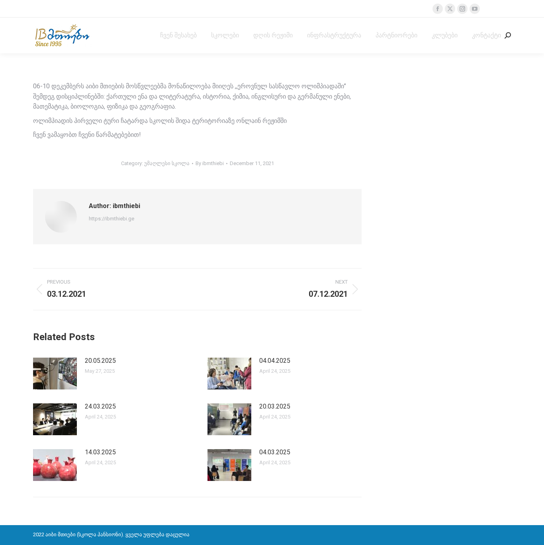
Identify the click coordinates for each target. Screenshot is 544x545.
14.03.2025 (100, 452)
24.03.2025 (100, 406)
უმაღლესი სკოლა (167, 163)
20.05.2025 (100, 360)
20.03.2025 (274, 406)
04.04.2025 (274, 360)
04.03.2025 (274, 452)
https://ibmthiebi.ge (111, 219)
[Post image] (55, 373)
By (210, 163)
